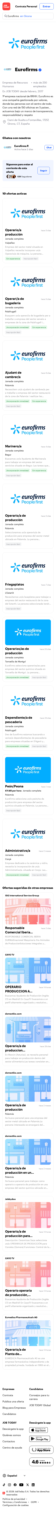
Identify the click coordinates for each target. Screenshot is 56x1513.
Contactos (8, 1441)
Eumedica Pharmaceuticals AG (21, 1317)
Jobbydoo (10, 1199)
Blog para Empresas (14, 1407)
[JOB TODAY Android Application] (39, 1439)
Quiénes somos (11, 1435)
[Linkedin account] (33, 1484)
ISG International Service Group (22, 895)
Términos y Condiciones (14, 1502)
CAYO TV (9, 954)
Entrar (46, 6)
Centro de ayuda (12, 1447)
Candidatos (9, 1413)
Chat (49, 147)
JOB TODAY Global (40, 1405)
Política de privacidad (13, 1499)
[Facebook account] (15, 1484)
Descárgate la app (13, 1428)
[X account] (27, 1484)
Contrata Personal (26, 6)
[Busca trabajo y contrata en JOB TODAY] (6, 6)
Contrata (7, 1395)
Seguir (43, 170)
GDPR (34, 1502)
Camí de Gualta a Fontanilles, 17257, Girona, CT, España (28, 121)
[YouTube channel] (21, 1484)
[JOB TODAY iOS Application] (38, 1430)
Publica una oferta (13, 1401)
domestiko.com (13, 1013)
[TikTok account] (3, 1484)
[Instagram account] (9, 1484)
